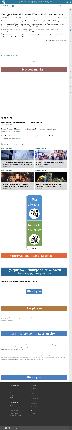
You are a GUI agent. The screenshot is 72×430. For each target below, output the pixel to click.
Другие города (14, 402)
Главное (12, 390)
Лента (11, 395)
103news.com (63, 357)
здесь (23, 349)
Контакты (34, 411)
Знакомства (34, 403)
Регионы (33, 396)
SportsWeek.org (14, 359)
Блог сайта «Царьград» (22, 17)
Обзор (11, 392)
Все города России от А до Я (9, 55)
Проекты (33, 385)
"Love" (25, 359)
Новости (33, 388)
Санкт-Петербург (14, 410)
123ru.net (24, 428)
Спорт (32, 393)
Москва (12, 408)
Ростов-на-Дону (14, 413)
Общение (33, 406)
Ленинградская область (14, 386)
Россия (11, 405)
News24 (28, 359)
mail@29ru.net (35, 414)
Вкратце (12, 397)
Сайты (32, 390)
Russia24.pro (37, 359)
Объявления (34, 398)
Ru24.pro (33, 359)
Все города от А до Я (15, 415)
